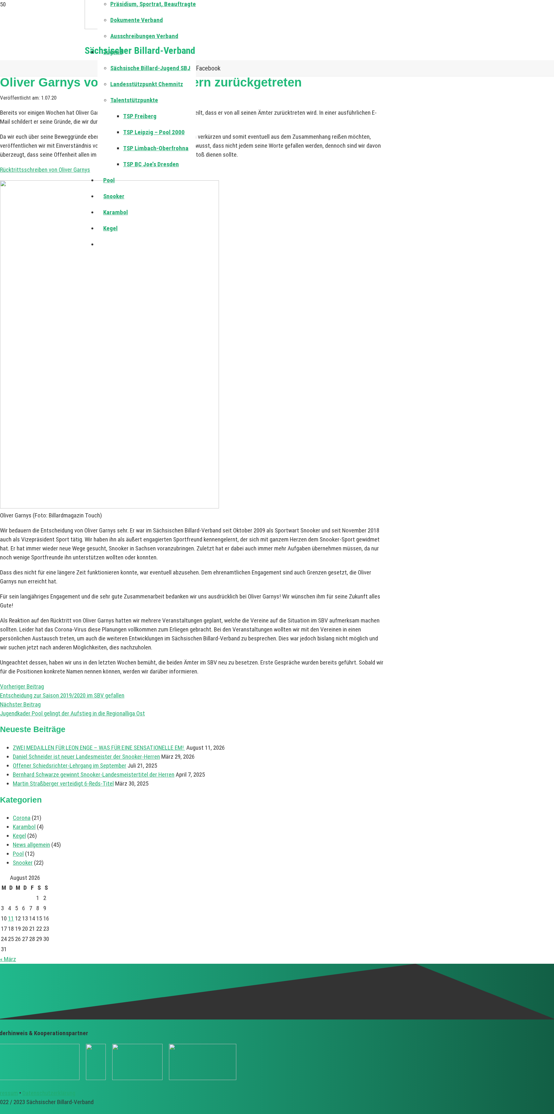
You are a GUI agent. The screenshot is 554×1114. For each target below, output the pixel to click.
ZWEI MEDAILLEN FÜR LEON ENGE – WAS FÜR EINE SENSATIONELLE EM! (99, 747)
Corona (21, 817)
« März (8, 959)
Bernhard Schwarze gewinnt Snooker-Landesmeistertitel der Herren (93, 774)
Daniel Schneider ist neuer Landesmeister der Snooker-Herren (86, 756)
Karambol (24, 826)
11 (11, 918)
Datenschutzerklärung (48, 1093)
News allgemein (31, 844)
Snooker (23, 862)
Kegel (19, 835)
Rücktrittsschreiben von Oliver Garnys (45, 169)
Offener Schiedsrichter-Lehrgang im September (69, 765)
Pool (18, 853)
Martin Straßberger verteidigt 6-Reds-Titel (63, 783)
